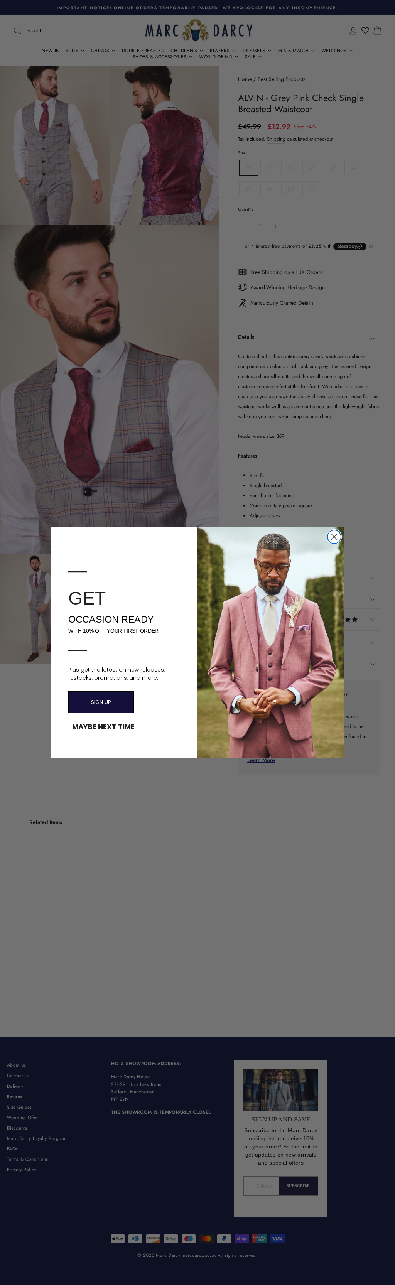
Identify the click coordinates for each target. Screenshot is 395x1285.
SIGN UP (101, 702)
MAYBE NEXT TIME (103, 726)
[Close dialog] (334, 537)
